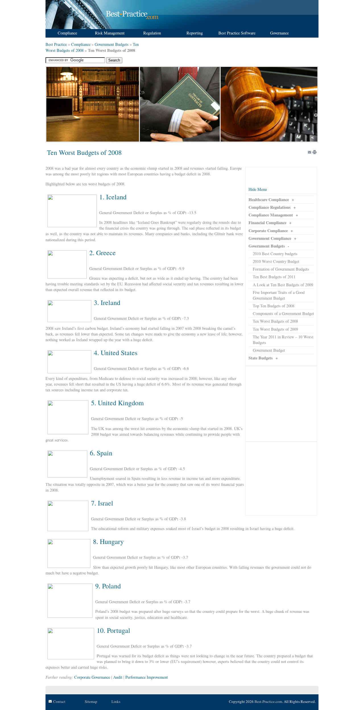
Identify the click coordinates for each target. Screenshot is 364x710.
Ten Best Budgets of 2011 (274, 276)
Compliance (80, 44)
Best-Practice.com (268, 701)
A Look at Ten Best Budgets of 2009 (283, 284)
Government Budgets (112, 44)
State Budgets (261, 358)
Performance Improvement (146, 677)
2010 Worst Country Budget (276, 261)
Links (115, 701)
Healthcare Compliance (269, 199)
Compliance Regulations (270, 207)
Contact (59, 701)
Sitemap (91, 701)
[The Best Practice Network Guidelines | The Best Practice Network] (103, 27)
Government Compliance (270, 238)
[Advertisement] (281, 403)
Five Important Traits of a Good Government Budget (279, 295)
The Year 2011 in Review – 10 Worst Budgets (283, 339)
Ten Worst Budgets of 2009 (275, 329)
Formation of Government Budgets (281, 269)
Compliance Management (271, 215)
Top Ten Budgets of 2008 (273, 305)
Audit (117, 677)
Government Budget (269, 350)
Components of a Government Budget (283, 313)
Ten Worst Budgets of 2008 (275, 321)
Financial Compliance (267, 223)
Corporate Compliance (268, 231)
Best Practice (56, 44)
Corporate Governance (92, 677)
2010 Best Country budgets (275, 253)
